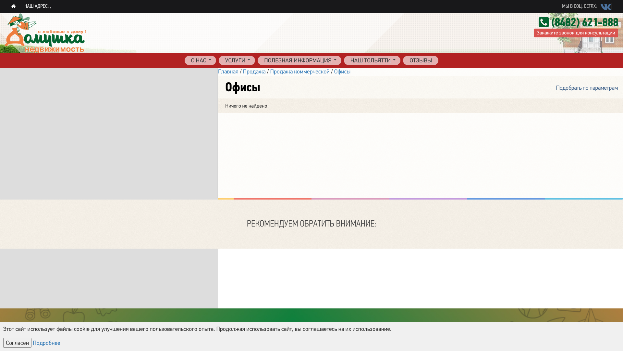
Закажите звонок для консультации (576, 33)
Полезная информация (298, 60)
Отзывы (420, 60)
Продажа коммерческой (300, 71)
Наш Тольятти (370, 60)
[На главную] (13, 7)
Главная (228, 71)
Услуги (235, 60)
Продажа (254, 71)
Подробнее (46, 343)
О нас (198, 60)
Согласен (17, 342)
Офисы (342, 71)
